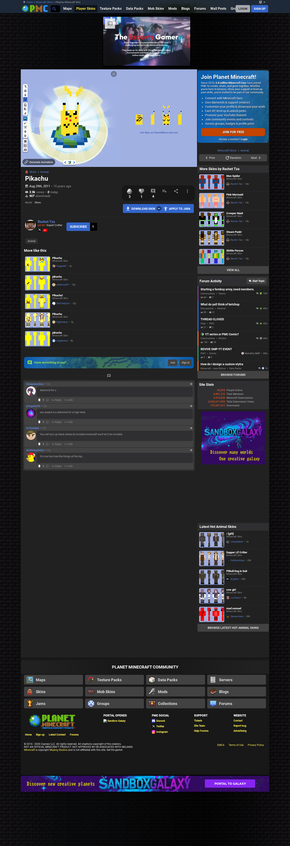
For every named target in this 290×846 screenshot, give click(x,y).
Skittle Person (234, 250)
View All (233, 270)
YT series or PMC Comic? (222, 334)
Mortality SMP (252, 353)
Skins (33, 171)
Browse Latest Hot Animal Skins (233, 627)
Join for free (233, 132)
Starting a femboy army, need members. (227, 289)
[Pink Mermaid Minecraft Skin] (211, 200)
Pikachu (57, 258)
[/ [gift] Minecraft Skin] (211, 540)
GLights (235, 579)
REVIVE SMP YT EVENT (216, 349)
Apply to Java (179, 208)
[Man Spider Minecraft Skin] (211, 182)
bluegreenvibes (35, 384)
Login (244, 139)
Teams (222, 293)
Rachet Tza (46, 222)
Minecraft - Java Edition (213, 368)
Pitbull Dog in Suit (236, 571)
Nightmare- (62, 322)
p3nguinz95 (33, 406)
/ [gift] (230, 533)
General (221, 308)
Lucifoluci (236, 597)
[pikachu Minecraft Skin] (37, 283)
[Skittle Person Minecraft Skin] (211, 256)
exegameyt (62, 340)
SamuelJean (237, 616)
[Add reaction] (47, 400)
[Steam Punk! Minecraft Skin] (211, 238)
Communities (208, 293)
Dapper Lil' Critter (236, 552)
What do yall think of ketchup (220, 304)
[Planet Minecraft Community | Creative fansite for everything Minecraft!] (51, 721)
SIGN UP (259, 8)
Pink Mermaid (234, 194)
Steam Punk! (234, 232)
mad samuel (233, 608)
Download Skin (143, 208)
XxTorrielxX (32, 428)
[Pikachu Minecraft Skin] (37, 264)
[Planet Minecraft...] (54, 8)
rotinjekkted (237, 541)
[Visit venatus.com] (182, 59)
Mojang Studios (58, 749)
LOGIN (242, 8)
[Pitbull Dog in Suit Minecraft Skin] (211, 577)
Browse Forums (233, 374)
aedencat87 (62, 284)
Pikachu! (57, 295)
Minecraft (29, 749)
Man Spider (233, 176)
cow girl (231, 589)
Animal (44, 171)
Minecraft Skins (44, 2)
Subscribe (78, 227)
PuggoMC (61, 266)
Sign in (186, 362)
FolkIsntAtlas (237, 560)
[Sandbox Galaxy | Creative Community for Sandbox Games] (233, 463)
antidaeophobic (35, 450)
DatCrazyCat (62, 303)
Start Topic (258, 281)
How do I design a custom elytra (222, 364)
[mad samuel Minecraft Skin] (211, 614)
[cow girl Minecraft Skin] (211, 596)
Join (172, 362)
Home (30, 2)
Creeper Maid (234, 213)
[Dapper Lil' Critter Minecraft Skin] (211, 558)
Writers (222, 338)
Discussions (207, 308)
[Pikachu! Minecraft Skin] (37, 301)
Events (212, 353)
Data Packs (235, 368)
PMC (211, 323)
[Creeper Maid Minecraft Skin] (211, 219)
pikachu (57, 276)
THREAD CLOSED (212, 319)
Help (203, 323)
